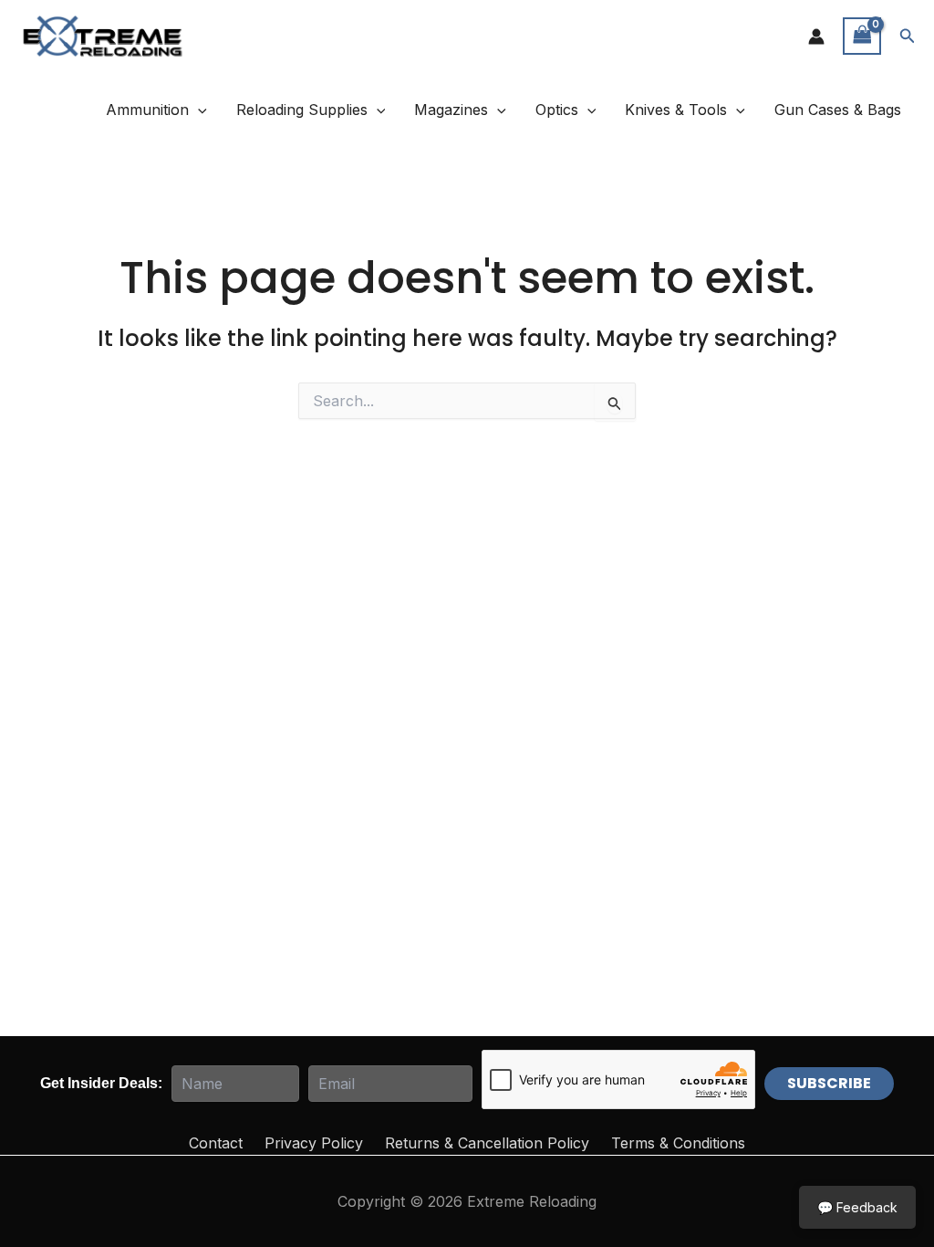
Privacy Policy (314, 1143)
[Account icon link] (816, 36)
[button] (907, 36)
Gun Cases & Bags (837, 109)
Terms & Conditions (678, 1143)
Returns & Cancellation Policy (487, 1143)
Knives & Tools (676, 109)
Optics (556, 109)
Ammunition (147, 109)
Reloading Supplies (302, 109)
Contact (216, 1143)
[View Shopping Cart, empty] (862, 36)
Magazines (451, 109)
